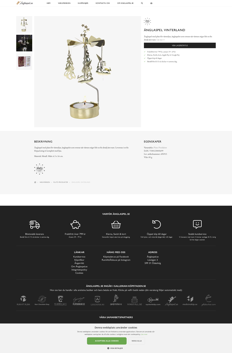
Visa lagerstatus (180, 45)
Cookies (79, 272)
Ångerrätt (79, 263)
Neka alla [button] (137, 341)
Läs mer (144, 334)
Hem (48, 3)
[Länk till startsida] (35, 182)
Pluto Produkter (160, 147)
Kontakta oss (103, 3)
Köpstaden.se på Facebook (116, 256)
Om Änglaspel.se (125, 3)
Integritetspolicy (79, 269)
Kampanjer (83, 3)
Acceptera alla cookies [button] (107, 341)
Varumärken (64, 3)
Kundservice (79, 256)
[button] (116, 348)
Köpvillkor (79, 259)
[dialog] (116, 338)
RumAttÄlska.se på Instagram (116, 259)
